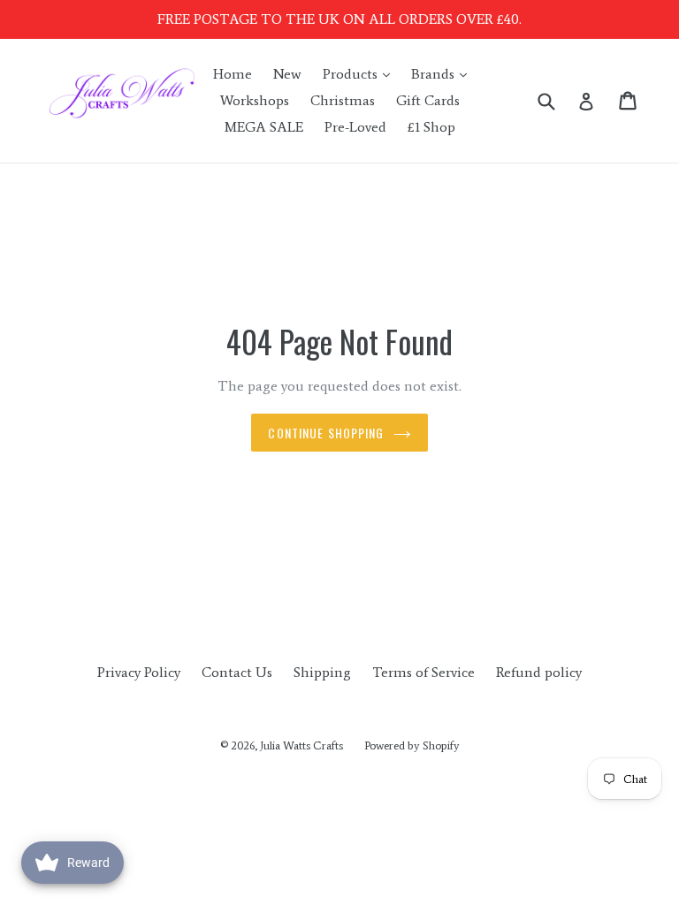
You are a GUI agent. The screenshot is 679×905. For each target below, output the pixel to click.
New (287, 73)
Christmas (342, 100)
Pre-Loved (355, 126)
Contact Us (237, 672)
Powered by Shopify (412, 745)
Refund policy (539, 672)
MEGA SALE (264, 126)
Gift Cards (428, 100)
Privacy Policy (138, 672)
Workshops (254, 100)
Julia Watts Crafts (301, 745)
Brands (443, 73)
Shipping (322, 672)
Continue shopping (326, 432)
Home (232, 73)
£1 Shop (431, 126)
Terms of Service (423, 672)
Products (361, 73)
